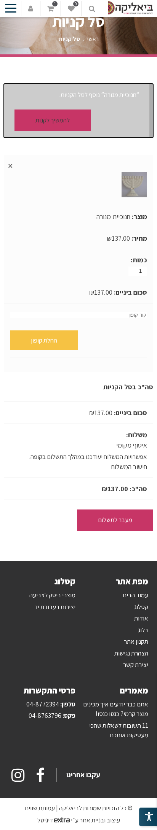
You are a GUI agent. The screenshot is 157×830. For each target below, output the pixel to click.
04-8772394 (42, 704)
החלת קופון (44, 340)
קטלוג (141, 607)
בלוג (143, 630)
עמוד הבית (135, 595)
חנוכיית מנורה (113, 216)
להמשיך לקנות (52, 120)
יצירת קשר (135, 664)
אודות (141, 618)
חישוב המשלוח (129, 466)
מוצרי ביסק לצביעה (52, 595)
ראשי (93, 39)
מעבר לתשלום (115, 520)
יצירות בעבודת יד (54, 607)
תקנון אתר (136, 641)
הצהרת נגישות (131, 653)
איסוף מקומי (131, 445)
